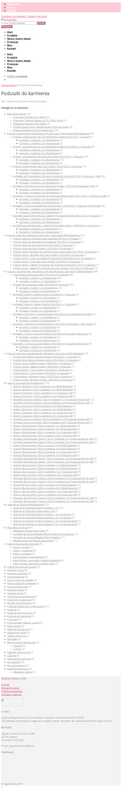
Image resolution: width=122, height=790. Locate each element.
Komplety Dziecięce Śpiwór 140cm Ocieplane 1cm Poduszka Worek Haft (51, 419)
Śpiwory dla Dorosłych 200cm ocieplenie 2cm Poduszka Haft (45, 475)
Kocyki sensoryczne (17, 586)
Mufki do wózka (15, 590)
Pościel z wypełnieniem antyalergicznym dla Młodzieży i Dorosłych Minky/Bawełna (50, 271)
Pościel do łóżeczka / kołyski (22, 567)
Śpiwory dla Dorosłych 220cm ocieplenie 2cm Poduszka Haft (45, 494)
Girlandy (17, 645)
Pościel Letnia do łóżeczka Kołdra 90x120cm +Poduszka (43, 245)
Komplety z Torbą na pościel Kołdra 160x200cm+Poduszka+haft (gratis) (51, 333)
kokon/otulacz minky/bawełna (28, 557)
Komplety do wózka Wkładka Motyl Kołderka (36, 537)
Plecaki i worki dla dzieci (19, 603)
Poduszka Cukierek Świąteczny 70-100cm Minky (38, 120)
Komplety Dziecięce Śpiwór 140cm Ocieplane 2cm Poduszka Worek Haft (51, 422)
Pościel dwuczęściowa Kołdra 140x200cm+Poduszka (41, 284)
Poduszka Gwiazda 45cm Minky (29, 123)
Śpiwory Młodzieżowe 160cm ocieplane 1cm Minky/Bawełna (45, 425)
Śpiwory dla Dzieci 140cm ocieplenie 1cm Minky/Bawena (42, 406)
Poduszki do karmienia (19, 616)
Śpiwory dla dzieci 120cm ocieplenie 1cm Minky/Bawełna (43, 386)
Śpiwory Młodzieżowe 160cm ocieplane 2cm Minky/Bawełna (45, 429)
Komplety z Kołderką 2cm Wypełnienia (39, 143)
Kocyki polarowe (16, 576)
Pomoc (11, 7)
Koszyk (11, 10)
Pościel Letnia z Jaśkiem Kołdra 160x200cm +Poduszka (42, 363)
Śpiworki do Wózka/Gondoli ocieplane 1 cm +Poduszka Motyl (45, 521)
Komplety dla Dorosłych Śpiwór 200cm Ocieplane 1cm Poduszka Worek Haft (53, 478)
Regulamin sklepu (10, 688)
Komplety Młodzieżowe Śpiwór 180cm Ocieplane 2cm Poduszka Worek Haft (53, 461)
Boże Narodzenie (16, 114)
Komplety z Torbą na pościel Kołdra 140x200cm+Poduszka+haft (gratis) (51, 343)
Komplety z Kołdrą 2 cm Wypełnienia (38, 281)
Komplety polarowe (17, 573)
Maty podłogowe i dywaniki (21, 583)
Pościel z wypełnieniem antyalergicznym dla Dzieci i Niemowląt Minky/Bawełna (48, 133)
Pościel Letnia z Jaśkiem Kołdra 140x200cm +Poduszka (42, 366)
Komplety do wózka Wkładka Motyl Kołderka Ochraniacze (43, 534)
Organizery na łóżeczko (19, 599)
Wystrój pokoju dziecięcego (21, 642)
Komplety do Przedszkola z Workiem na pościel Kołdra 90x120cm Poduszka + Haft (56, 176)
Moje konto (13, 4)
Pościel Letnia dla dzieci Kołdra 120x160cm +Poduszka (42, 248)
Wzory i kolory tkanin (19, 38)
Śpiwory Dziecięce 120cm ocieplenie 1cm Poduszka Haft (43, 393)
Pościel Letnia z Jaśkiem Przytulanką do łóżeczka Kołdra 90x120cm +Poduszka (54, 265)
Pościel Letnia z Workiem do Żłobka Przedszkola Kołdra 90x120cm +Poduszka (54, 251)
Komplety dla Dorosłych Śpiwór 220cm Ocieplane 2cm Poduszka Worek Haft (53, 501)
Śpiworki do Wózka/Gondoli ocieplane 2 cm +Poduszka (42, 517)
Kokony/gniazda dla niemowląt (23, 544)
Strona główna (9, 85)
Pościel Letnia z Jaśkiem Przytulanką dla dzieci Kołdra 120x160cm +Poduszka (53, 268)
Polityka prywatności (11, 691)
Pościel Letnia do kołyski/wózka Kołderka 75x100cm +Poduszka (46, 242)
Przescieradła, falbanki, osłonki (23, 622)
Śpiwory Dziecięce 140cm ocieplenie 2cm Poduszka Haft (43, 416)
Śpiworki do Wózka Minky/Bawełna (25, 504)
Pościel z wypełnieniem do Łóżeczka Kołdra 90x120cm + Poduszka (48, 156)
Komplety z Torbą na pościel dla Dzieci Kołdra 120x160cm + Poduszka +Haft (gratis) (57, 205)
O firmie (5, 684)
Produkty (12, 35)
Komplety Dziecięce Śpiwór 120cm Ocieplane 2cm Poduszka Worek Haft (51, 402)
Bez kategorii (14, 662)
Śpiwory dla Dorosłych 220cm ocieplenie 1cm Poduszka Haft (45, 491)
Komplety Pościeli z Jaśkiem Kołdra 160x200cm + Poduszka (44, 294)
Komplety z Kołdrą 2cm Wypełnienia (38, 291)
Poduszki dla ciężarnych (19, 613)
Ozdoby (17, 649)
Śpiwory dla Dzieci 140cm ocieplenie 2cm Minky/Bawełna (43, 409)
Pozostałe (12, 619)
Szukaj (41, 23)
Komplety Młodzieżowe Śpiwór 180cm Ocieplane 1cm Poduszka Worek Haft (53, 458)
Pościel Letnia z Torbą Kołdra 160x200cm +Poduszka (41, 370)
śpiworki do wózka (16, 632)
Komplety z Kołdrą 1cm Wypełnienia (38, 278)
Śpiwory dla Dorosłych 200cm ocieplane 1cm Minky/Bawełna (45, 465)
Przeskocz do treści (36, 16)
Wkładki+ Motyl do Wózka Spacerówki (33, 540)
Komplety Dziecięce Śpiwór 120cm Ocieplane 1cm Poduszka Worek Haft (51, 399)
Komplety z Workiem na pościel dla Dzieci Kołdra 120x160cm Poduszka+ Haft (54, 186)
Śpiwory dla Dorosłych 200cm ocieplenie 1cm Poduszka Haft (45, 471)
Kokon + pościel (21, 547)
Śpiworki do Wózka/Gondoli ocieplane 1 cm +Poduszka (42, 514)
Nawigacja (6, 26)
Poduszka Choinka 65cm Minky (29, 117)
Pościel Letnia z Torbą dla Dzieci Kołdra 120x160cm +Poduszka (46, 261)
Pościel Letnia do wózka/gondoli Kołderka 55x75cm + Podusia (46, 238)
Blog (9, 45)
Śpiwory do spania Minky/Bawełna (25, 383)
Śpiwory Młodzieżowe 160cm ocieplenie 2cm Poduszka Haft (45, 435)
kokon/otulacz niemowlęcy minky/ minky (33, 563)
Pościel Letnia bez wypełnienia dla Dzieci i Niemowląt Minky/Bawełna (43, 235)
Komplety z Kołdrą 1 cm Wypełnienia (38, 287)
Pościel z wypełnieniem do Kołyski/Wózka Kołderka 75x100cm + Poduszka (52, 146)
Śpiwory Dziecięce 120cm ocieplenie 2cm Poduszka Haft (43, 396)
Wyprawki (12, 639)
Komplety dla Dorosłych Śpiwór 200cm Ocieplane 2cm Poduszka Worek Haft (53, 481)
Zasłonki (11, 655)
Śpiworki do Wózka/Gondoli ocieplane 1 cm (36, 507)
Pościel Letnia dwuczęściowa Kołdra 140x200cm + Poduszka (45, 360)
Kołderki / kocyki (15, 570)
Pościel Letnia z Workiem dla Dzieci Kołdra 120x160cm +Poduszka (48, 255)
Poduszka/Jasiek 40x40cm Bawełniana (33, 130)
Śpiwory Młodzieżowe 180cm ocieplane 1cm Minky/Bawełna (45, 445)
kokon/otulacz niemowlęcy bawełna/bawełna (36, 560)
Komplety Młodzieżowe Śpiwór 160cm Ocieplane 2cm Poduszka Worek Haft (53, 442)
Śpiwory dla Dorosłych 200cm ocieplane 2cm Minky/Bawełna (45, 468)
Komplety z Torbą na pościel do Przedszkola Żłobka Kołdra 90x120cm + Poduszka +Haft (59, 196)
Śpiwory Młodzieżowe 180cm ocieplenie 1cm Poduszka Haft (45, 452)
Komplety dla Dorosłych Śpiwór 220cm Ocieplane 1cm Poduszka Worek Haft (53, 498)
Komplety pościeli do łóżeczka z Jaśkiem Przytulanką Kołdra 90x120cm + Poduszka (56, 215)
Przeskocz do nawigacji (13, 16)
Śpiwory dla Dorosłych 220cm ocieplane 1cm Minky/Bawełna (45, 484)
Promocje (12, 42)
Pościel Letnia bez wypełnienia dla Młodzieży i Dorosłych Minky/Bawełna (45, 353)
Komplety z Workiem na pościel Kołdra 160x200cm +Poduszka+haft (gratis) (52, 314)
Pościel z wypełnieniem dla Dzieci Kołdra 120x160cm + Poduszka (47, 166)
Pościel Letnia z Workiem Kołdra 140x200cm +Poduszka (42, 379)
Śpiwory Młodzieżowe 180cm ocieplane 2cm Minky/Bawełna (45, 448)
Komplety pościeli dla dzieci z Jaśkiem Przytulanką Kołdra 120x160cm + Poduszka (55, 225)
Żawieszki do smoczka (19, 658)
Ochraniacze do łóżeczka (20, 596)
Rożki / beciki (13, 626)
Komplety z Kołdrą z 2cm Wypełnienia (38, 301)
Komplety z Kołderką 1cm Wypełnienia (39, 140)
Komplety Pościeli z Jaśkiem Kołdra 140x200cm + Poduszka (44, 304)
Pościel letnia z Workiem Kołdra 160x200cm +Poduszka (42, 376)
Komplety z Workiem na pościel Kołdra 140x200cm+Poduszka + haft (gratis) (53, 324)
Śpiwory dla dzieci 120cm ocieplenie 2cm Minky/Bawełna (43, 389)
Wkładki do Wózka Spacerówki (29, 530)
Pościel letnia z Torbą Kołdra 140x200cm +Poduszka (40, 373)
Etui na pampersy (16, 665)
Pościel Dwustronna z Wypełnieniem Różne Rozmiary (41, 127)
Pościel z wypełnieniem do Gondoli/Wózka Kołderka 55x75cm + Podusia (51, 136)
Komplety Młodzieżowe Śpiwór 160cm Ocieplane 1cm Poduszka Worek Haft (53, 439)
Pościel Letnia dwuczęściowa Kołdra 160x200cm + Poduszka (45, 356)
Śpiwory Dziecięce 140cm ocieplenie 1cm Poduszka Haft (43, 412)
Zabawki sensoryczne (18, 652)
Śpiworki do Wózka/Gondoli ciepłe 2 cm (34, 511)
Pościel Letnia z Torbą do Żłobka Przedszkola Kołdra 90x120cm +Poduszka (53, 258)
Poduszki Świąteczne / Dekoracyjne (25, 606)
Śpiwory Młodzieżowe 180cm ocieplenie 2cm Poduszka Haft (45, 455)
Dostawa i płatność (11, 694)
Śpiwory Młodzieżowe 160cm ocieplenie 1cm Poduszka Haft (45, 432)
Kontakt (11, 48)
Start (10, 32)
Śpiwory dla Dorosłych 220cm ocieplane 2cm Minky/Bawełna (45, 488)
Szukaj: (4, 22)
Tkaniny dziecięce (16, 635)
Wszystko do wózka (17, 527)
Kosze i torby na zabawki (20, 580)
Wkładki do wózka (22, 672)
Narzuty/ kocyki (15, 593)
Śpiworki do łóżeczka (18, 629)
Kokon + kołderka (22, 553)
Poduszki (12, 609)
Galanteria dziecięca (18, 668)
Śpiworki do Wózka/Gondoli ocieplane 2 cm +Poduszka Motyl (45, 524)
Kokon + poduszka (23, 550)
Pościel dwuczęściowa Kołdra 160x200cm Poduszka (40, 274)
